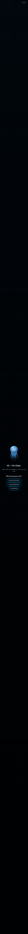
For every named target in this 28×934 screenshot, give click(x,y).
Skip (24, 2)
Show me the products (14, 480)
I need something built (14, 484)
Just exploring (14, 488)
